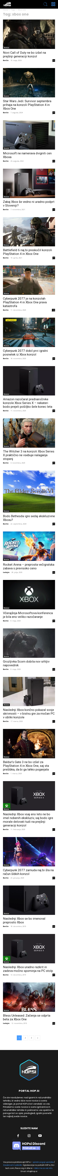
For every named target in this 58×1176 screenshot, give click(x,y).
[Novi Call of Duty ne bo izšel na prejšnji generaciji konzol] (29, 34)
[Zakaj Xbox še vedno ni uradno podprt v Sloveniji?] (29, 183)
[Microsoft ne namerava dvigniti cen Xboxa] (29, 135)
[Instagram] (29, 1136)
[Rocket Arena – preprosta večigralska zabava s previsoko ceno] (29, 546)
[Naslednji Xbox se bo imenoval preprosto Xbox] (29, 900)
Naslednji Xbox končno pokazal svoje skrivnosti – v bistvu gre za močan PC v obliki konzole (29, 713)
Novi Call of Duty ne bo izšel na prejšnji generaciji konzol (24, 54)
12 (53, 310)
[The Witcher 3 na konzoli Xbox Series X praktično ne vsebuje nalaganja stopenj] (29, 433)
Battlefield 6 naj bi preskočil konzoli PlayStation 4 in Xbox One (27, 252)
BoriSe (5, 60)
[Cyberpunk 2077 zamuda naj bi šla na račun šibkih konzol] (29, 851)
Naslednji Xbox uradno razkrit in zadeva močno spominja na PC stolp (28, 969)
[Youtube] (40, 1136)
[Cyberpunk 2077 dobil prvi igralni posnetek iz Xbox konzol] (29, 332)
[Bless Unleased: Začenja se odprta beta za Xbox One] (29, 997)
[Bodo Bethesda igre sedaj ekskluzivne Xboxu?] (29, 491)
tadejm (6, 572)
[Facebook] (18, 1136)
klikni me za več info (43, 1168)
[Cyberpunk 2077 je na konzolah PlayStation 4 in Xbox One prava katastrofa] (29, 280)
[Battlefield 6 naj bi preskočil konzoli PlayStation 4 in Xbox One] (29, 232)
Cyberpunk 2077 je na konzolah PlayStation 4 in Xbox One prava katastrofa (25, 302)
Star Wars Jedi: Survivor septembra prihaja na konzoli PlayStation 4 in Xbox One (27, 104)
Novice (6, 48)
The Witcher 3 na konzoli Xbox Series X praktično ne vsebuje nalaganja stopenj (28, 455)
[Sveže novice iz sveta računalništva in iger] (18, 4)
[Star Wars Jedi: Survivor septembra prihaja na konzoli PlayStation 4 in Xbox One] (29, 82)
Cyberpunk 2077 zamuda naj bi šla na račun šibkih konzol (28, 872)
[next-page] (37, 1037)
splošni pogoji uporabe (43, 1162)
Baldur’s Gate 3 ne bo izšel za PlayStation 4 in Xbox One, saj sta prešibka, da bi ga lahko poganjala (26, 765)
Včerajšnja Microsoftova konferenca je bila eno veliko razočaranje (28, 615)
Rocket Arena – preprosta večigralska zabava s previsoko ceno (28, 566)
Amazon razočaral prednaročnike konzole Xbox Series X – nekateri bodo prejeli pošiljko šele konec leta (27, 402)
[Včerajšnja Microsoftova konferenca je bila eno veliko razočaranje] (29, 594)
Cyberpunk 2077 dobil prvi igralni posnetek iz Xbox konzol (25, 352)
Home (5, 10)
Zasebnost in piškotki (12, 1165)
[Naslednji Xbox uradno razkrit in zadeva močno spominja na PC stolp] (29, 948)
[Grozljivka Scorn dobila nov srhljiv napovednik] (29, 643)
